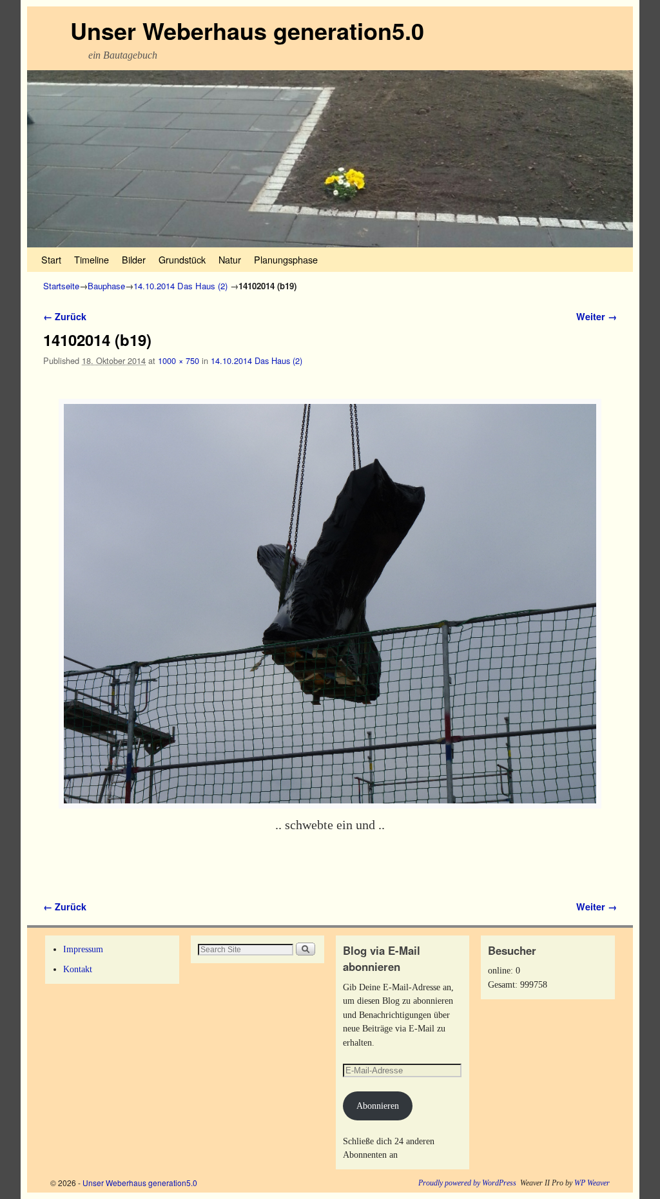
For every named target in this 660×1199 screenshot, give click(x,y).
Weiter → (596, 316)
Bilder (134, 259)
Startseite (61, 286)
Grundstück (182, 259)
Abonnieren (377, 1105)
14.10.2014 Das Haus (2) (180, 286)
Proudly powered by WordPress (467, 1182)
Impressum (83, 949)
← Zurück (64, 316)
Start (51, 259)
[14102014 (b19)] (330, 604)
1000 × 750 (178, 360)
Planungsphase (286, 259)
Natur (229, 259)
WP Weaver (592, 1182)
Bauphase (106, 286)
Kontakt (77, 969)
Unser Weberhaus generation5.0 (247, 30)
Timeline (91, 259)
